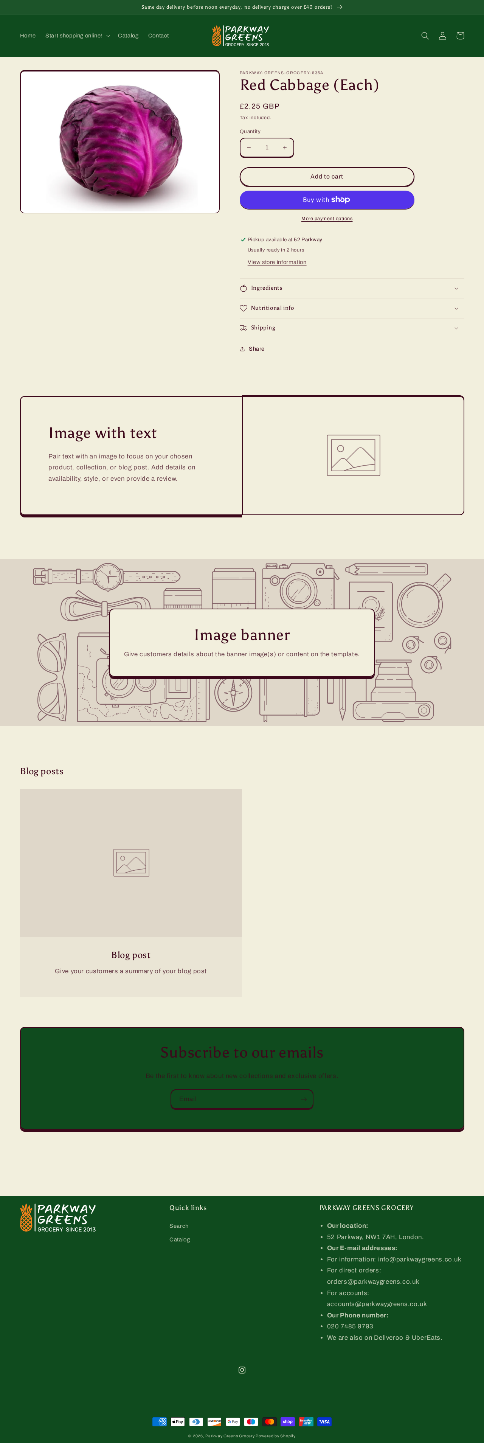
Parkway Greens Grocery (230, 1436)
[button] (77, 35)
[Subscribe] (304, 1099)
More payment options (327, 218)
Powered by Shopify (275, 1436)
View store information (277, 262)
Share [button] (257, 349)
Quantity (250, 131)
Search (179, 1226)
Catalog (179, 1239)
